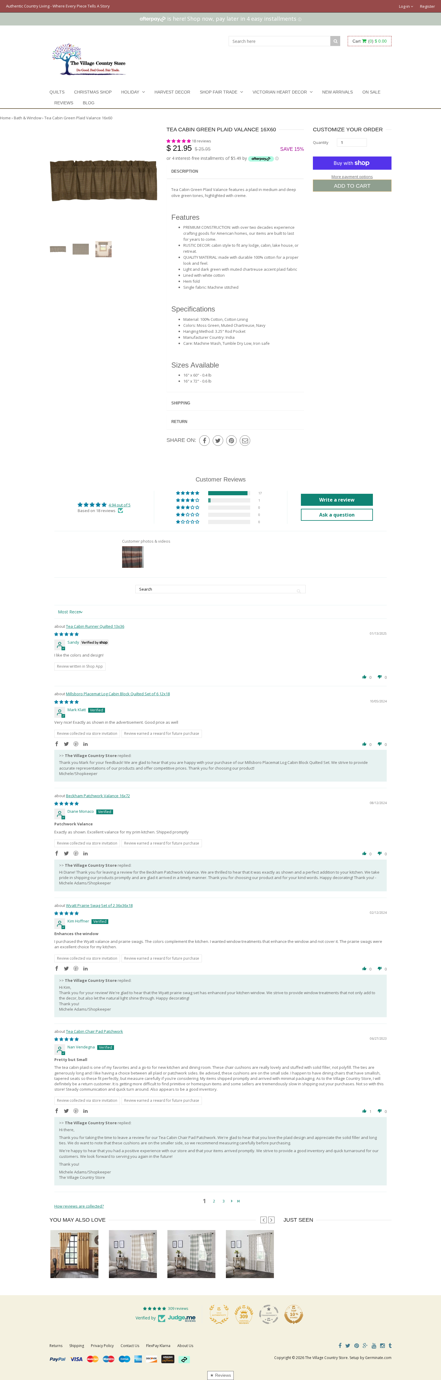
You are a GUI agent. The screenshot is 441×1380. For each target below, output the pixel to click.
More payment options (352, 176)
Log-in (405, 6)
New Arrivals (337, 92)
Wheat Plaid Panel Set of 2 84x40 (137, 1266)
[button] (179, 141)
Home (5, 118)
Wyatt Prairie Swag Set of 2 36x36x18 (99, 905)
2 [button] (214, 1201)
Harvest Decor (172, 92)
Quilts (57, 92)
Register (427, 6)
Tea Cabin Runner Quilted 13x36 (95, 626)
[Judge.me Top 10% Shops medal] (293, 1314)
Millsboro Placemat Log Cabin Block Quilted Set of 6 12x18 (118, 693)
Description (184, 171)
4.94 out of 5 (119, 505)
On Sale (371, 92)
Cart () (369, 41)
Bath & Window (27, 118)
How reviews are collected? (79, 1206)
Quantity (320, 142)
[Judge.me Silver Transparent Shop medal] (268, 1314)
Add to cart (352, 186)
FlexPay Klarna (158, 1345)
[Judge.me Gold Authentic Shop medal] (219, 1314)
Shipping (180, 403)
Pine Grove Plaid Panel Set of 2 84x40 (200, 1266)
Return (179, 421)
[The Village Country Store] (89, 57)
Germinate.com (378, 1357)
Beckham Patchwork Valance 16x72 (98, 795)
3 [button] (224, 1201)
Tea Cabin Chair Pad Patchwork (94, 1031)
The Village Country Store (326, 1357)
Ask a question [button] (337, 514)
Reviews (63, 102)
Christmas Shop (93, 92)
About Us (185, 1345)
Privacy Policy (102, 1345)
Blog (88, 102)
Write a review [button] (337, 499)
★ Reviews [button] (220, 1375)
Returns (56, 1345)
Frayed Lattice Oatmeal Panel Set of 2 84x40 (264, 1266)
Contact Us (130, 1345)
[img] (66, 634)
